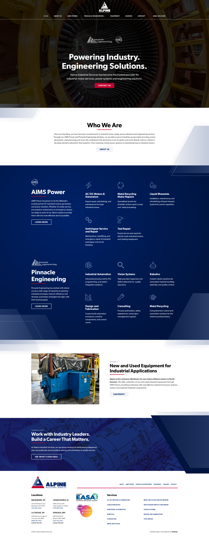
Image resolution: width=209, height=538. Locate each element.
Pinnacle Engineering (94, 16)
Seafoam (175, 532)
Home (46, 16)
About (121, 484)
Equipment (115, 16)
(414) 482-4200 (36, 508)
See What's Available (46, 456)
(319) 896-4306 (58, 508)
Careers (128, 16)
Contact (141, 16)
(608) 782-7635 (36, 520)
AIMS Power (72, 16)
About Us (58, 16)
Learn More (41, 222)
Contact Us (104, 85)
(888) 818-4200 (159, 16)
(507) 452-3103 (58, 520)
